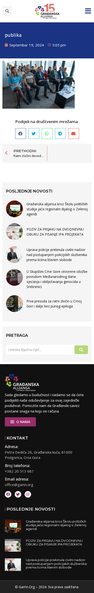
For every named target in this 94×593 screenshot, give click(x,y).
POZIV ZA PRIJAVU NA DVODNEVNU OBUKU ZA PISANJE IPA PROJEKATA (55, 232)
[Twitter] (18, 494)
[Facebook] (8, 494)
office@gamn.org (19, 484)
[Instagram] (28, 494)
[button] (7, 11)
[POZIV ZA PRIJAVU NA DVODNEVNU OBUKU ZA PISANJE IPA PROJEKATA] (14, 231)
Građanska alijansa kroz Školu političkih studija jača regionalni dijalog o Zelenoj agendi (57, 209)
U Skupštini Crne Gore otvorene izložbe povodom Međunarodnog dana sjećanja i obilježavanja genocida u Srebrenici (57, 279)
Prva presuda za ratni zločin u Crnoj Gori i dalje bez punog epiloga (54, 303)
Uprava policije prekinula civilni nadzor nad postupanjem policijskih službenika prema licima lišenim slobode (57, 254)
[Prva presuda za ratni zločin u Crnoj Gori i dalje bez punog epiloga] (14, 303)
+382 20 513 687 (19, 471)
